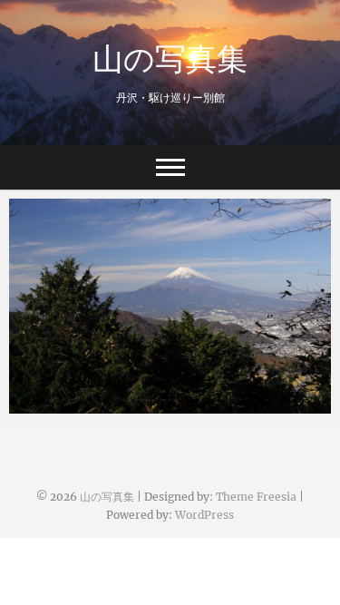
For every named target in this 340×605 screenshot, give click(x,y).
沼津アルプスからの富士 (102, 404)
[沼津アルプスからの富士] (170, 306)
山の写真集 (170, 58)
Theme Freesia (256, 496)
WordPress (204, 515)
